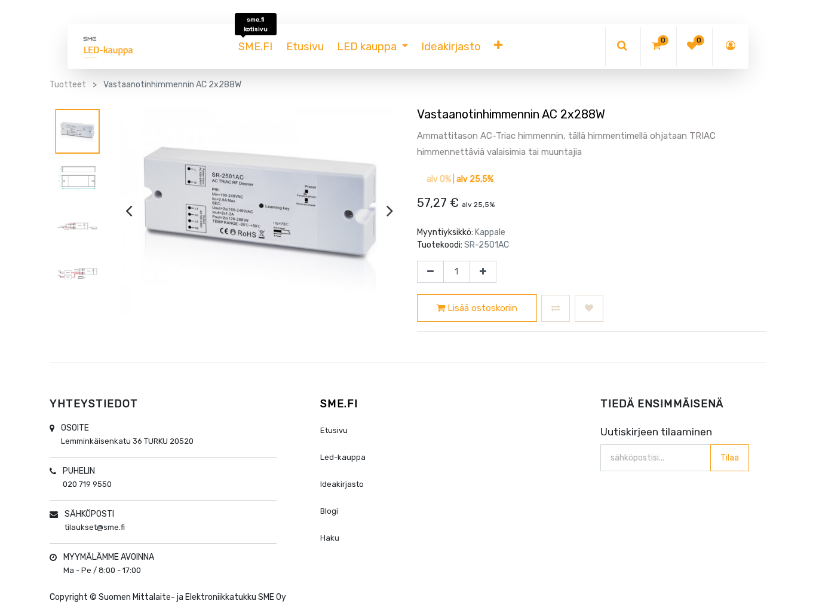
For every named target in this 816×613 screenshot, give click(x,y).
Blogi (329, 511)
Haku (329, 537)
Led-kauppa (343, 457)
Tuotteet (68, 85)
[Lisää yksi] (483, 272)
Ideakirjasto (342, 484)
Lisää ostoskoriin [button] (481, 308)
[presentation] (128, 210)
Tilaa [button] (729, 458)
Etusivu (334, 430)
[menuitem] (255, 46)
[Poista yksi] (430, 272)
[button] (498, 46)
